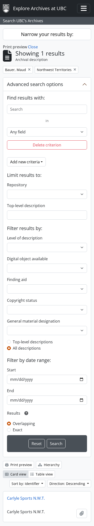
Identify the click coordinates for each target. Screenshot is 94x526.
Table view (44, 474)
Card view (17, 474)
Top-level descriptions (33, 342)
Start (11, 370)
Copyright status (22, 300)
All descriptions (27, 348)
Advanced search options (35, 84)
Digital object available (27, 258)
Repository (17, 184)
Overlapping (24, 423)
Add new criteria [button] (25, 162)
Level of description (24, 238)
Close (33, 47)
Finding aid (17, 279)
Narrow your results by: (47, 34)
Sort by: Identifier (26, 483)
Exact (17, 429)
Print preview (20, 464)
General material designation (33, 321)
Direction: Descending (67, 483)
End (10, 390)
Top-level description (26, 205)
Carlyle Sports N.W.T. (26, 498)
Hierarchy (51, 464)
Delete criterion (47, 145)
